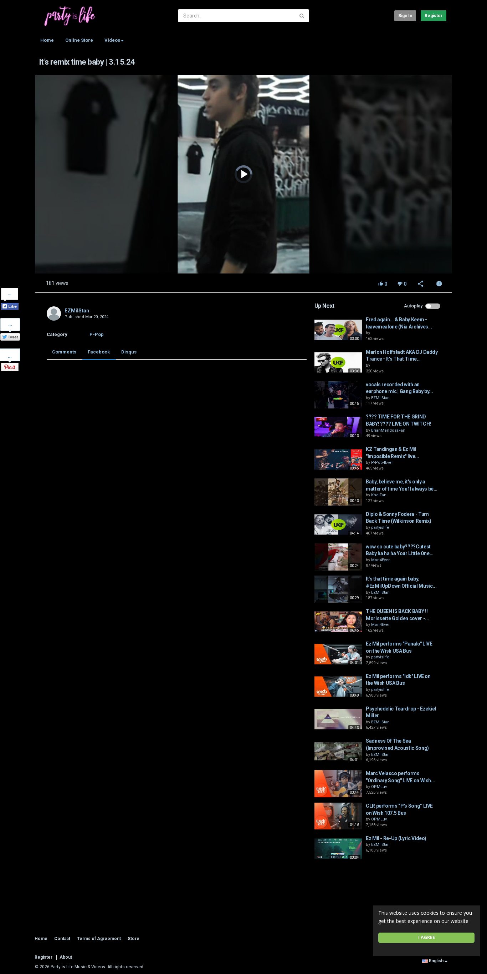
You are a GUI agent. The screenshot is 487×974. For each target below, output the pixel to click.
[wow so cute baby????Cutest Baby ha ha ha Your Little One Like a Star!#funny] (338, 557)
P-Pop (96, 334)
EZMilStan (77, 310)
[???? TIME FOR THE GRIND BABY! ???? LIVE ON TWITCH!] (338, 427)
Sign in (405, 15)
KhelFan (378, 495)
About (66, 957)
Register (433, 15)
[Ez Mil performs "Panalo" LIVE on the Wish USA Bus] (338, 654)
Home (47, 40)
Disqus (129, 352)
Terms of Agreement (99, 938)
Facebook (99, 352)
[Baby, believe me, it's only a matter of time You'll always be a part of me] (338, 492)
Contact (62, 938)
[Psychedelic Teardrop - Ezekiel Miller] (338, 719)
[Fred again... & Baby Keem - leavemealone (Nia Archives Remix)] (338, 329)
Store (133, 938)
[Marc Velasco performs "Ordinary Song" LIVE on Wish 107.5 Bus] (338, 783)
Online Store (79, 40)
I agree (426, 937)
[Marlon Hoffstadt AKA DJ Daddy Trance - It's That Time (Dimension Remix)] (338, 362)
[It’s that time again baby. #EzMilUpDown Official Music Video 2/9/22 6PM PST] (338, 589)
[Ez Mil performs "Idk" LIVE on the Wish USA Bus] (338, 686)
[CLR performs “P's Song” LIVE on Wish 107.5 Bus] (338, 816)
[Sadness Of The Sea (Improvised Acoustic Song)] (338, 751)
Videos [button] (112, 40)
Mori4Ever (380, 560)
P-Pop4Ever (382, 462)
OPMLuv (379, 786)
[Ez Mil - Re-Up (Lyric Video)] (338, 848)
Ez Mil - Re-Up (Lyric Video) (396, 838)
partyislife (380, 527)
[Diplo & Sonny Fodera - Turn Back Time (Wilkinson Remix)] (338, 524)
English (436, 960)
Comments (64, 352)
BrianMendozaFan (388, 430)
